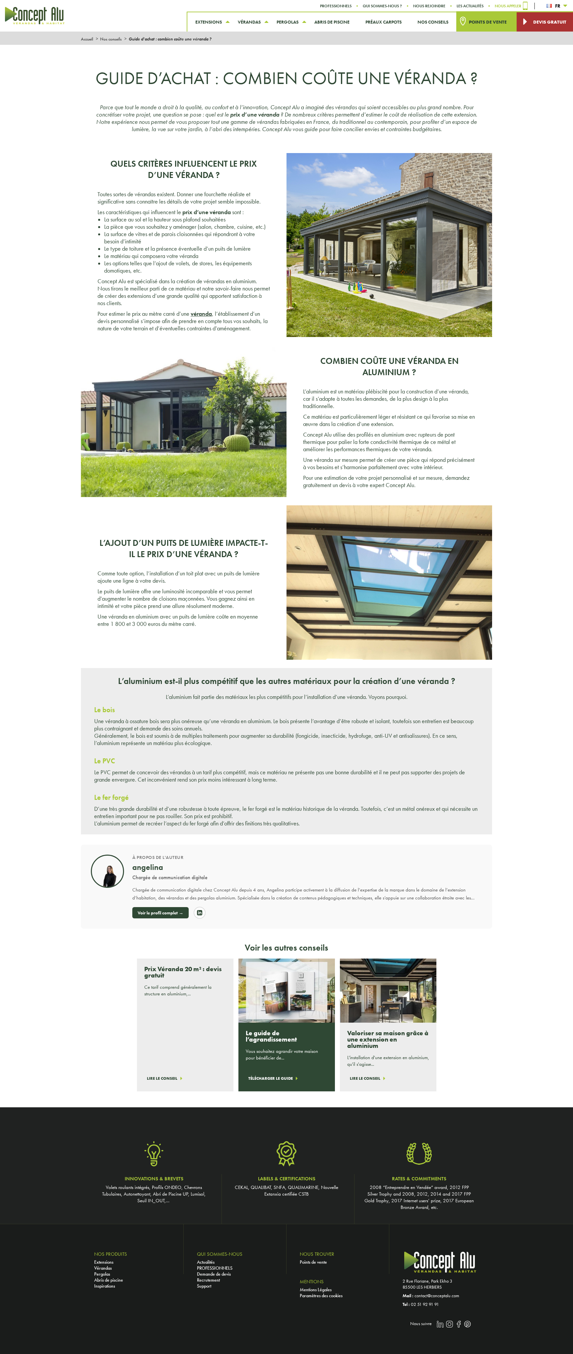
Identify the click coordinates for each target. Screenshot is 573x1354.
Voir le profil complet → (160, 913)
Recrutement (208, 1280)
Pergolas (102, 1274)
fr (557, 6)
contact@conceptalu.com (436, 1296)
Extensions (103, 1262)
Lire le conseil (162, 1078)
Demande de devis (214, 1274)
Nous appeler (508, 6)
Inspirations (104, 1286)
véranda (201, 313)
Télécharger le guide (270, 1078)
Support (204, 1286)
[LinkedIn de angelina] (200, 913)
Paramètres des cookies (321, 1296)
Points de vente (313, 1262)
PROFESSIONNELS (214, 1268)
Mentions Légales (316, 1290)
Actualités (206, 1262)
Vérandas (103, 1268)
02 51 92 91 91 (425, 1304)
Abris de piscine (108, 1280)
